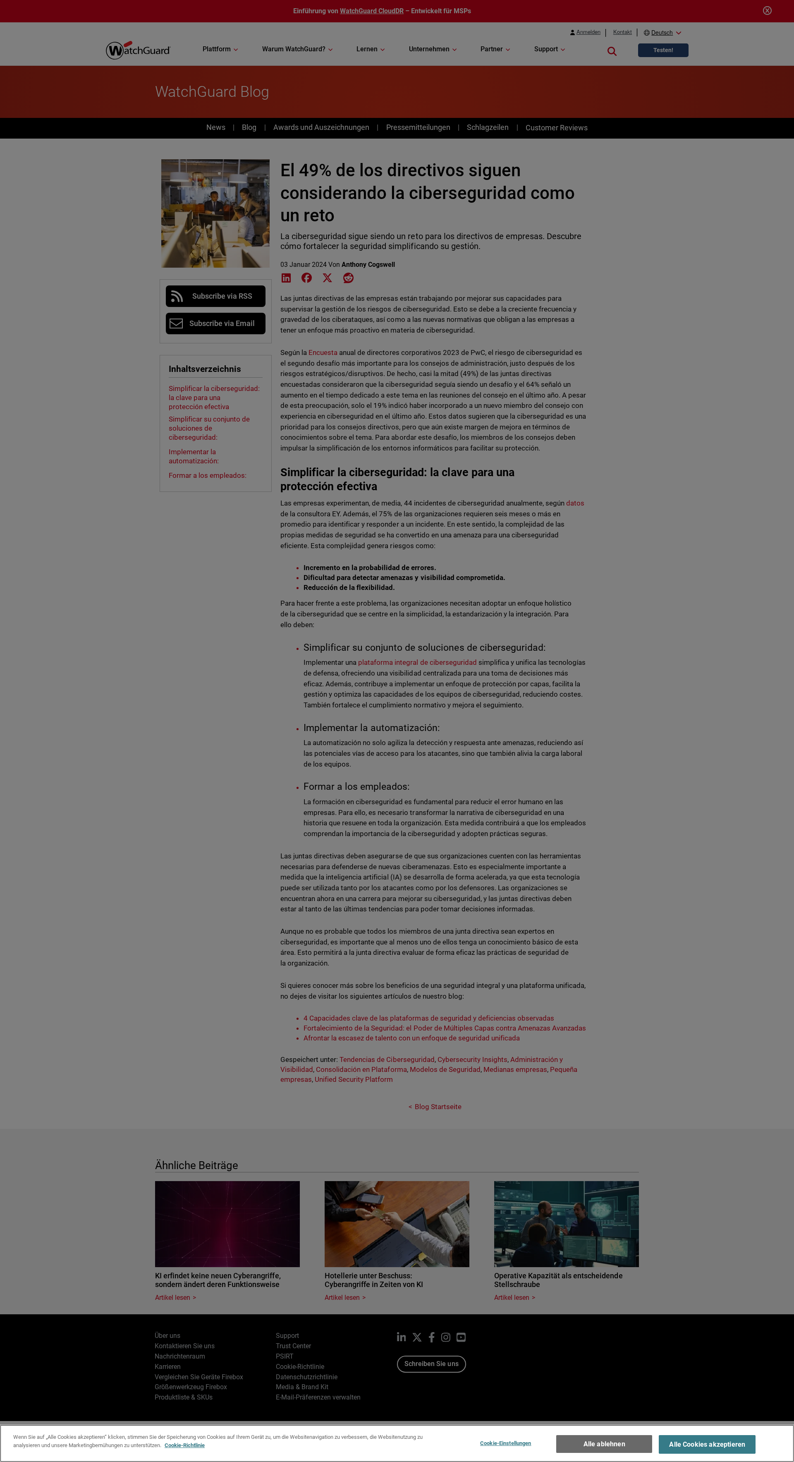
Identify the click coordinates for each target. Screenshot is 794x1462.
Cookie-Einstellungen (505, 1443)
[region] (397, 1443)
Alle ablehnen (604, 1444)
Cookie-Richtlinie (185, 1445)
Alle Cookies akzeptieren (707, 1444)
